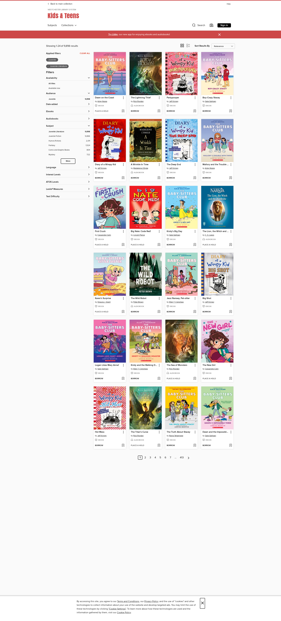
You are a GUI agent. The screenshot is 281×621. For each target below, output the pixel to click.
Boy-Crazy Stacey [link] (211, 97)
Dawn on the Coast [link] (104, 97)
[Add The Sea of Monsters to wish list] (195, 379)
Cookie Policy (124, 612)
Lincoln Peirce (139, 235)
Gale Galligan (210, 101)
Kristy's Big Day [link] (174, 231)
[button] (198, 26)
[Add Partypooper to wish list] (195, 111)
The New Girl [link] (209, 365)
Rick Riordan (138, 101)
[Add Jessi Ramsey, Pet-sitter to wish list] (195, 312)
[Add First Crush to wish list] (123, 245)
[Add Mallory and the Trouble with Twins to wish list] (230, 178)
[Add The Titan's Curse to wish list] (159, 445)
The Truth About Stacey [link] (178, 432)
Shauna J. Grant (103, 302)
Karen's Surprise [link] (103, 298)
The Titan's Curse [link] (139, 432)
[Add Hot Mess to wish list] (123, 445)
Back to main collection (61, 4)
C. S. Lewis (209, 235)
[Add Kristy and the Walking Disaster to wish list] (159, 379)
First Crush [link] (100, 231)
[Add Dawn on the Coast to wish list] (123, 111)
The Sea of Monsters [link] (177, 365)
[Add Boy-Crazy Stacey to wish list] (230, 111)
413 (182, 457)
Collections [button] (68, 25)
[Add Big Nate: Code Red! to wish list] (159, 245)
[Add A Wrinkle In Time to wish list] (159, 178)
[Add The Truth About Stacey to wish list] (195, 445)
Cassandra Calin (104, 235)
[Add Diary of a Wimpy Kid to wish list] (123, 178)
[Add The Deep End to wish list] (195, 178)
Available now (54, 88)
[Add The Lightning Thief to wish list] (159, 111)
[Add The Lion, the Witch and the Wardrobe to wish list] (230, 245)
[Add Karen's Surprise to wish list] (123, 312)
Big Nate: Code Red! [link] (141, 231)
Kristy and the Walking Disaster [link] (144, 365)
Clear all (85, 53)
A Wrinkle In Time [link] (139, 164)
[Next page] (188, 457)
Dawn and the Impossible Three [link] (216, 432)
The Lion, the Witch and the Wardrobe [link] (216, 231)
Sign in (224, 25)
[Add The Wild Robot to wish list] (159, 312)
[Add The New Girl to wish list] (230, 379)
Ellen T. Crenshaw (176, 302)
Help (229, 4)
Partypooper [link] (173, 97)
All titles (52, 83)
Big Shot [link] (207, 298)
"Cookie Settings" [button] (117, 608)
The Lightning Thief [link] (141, 97)
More (68, 161)
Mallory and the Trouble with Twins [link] (216, 164)
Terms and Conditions (128, 601)
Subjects (52, 25)
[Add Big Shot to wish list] (230, 312)
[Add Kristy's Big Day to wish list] (195, 245)
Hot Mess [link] (99, 432)
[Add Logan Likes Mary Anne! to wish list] (123, 379)
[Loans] (211, 26)
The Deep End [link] (174, 164)
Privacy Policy (151, 601)
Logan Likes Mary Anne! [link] (107, 365)
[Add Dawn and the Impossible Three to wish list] (230, 445)
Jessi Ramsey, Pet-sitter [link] (178, 298)
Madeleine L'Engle (140, 168)
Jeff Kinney (173, 101)
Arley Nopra (102, 101)
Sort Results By (202, 46)
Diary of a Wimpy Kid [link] (105, 164)
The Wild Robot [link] (138, 298)
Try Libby (113, 34)
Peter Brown (138, 302)
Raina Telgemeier (176, 436)
